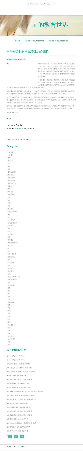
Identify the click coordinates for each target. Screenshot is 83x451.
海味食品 (10, 268)
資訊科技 (10, 325)
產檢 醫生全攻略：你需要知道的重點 (19, 407)
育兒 (9, 305)
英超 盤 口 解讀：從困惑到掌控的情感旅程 (21, 395)
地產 (9, 200)
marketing (11, 152)
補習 (9, 313)
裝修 (9, 316)
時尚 (9, 260)
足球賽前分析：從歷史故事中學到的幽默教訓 (22, 399)
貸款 (9, 322)
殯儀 (9, 265)
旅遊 (9, 251)
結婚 (9, 291)
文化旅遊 (10, 245)
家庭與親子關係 (13, 212)
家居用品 (10, 209)
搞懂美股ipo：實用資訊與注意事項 (19, 427)
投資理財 (10, 234)
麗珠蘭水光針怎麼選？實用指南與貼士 (20, 380)
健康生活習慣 (12, 172)
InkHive (22, 446)
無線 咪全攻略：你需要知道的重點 (19, 364)
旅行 (9, 248)
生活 (9, 274)
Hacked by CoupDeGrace (34, 41)
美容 (9, 296)
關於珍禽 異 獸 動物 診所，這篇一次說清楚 (21, 372)
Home (17, 41)
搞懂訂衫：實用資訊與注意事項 (18, 376)
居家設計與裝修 (13, 223)
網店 (9, 294)
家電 (9, 214)
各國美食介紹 (12, 183)
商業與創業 (11, 195)
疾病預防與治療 (13, 279)
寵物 (9, 217)
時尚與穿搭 (11, 262)
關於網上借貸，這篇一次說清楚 (18, 419)
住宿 (9, 158)
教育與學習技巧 (13, 243)
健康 (9, 166)
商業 (10, 119)
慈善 (9, 228)
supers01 (23, 59)
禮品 (9, 282)
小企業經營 (11, 220)
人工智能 (10, 155)
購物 (9, 328)
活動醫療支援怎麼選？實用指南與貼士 (20, 411)
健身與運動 (11, 180)
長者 (9, 333)
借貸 (9, 163)
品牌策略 (10, 186)
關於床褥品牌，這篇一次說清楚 (18, 431)
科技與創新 (11, 285)
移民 (9, 288)
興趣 (9, 308)
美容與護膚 (11, 302)
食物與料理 (11, 339)
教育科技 (10, 240)
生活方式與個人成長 (14, 277)
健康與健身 (11, 175)
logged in (18, 128)
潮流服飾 (10, 271)
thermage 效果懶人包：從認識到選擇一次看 (22, 423)
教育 (9, 237)
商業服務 (10, 192)
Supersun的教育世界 (41, 24)
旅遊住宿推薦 (12, 254)
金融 (9, 330)
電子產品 (10, 336)
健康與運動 (11, 178)
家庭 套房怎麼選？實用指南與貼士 (19, 403)
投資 (9, 231)
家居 (9, 203)
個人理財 (10, 161)
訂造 (9, 319)
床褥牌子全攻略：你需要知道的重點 (19, 387)
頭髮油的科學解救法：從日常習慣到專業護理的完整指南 (26, 391)
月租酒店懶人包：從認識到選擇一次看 (20, 368)
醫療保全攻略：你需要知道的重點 (18, 383)
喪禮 (9, 197)
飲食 (9, 342)
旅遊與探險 (11, 257)
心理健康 (10, 226)
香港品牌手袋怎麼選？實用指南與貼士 (20, 415)
